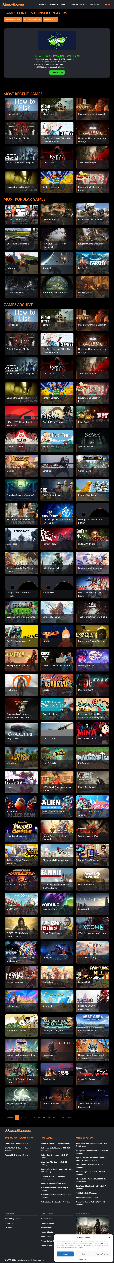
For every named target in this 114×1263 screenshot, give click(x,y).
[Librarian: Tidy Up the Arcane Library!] (92, 133)
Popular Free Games (49, 1245)
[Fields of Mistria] (57, 441)
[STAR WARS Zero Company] (21, 157)
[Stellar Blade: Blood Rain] (21, 514)
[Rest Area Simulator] (92, 1025)
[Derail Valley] (57, 1074)
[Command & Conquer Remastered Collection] (21, 709)
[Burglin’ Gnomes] (21, 976)
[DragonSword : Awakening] (92, 563)
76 (63, 1117)
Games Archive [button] (50, 19)
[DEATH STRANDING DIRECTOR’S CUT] (21, 928)
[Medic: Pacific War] (92, 782)
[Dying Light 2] (92, 287)
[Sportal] (57, 684)
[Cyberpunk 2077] (57, 214)
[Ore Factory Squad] (57, 490)
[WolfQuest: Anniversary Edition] (92, 514)
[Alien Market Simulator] (57, 806)
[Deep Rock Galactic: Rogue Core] (21, 1074)
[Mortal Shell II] (57, 157)
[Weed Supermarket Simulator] (21, 611)
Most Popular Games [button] (32, 19)
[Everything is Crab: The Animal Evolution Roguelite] (92, 709)
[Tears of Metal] (57, 538)
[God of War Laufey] (92, 952)
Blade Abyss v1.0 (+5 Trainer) (87, 1197)
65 (54, 1117)
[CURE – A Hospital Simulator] (57, 660)
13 (34, 1117)
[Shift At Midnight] (92, 538)
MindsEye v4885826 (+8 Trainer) (53, 1183)
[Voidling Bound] (57, 903)
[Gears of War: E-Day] (92, 830)
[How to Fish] (21, 109)
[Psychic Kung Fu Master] (57, 417)
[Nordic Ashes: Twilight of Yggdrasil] (57, 830)
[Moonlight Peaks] (92, 660)
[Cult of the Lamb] (21, 441)
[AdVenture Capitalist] (21, 1025)
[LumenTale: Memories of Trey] (21, 1049)
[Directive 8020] (92, 684)
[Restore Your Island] (92, 490)
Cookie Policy (82, 1259)
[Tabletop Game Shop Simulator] (21, 855)
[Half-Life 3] (21, 684)
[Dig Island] (21, 757)
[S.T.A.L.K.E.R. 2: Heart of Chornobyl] (57, 238)
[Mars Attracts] (57, 757)
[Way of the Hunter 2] (92, 879)
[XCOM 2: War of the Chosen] (92, 928)
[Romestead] (57, 976)
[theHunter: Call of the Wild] (57, 287)
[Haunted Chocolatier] (21, 830)
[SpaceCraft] (92, 903)
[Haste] (21, 782)
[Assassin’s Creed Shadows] (92, 214)
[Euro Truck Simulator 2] (21, 238)
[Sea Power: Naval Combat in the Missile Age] (57, 879)
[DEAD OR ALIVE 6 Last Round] (92, 587)
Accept (65, 1254)
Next (69, 1117)
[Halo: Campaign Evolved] (57, 563)
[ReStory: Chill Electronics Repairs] (92, 182)
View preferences (102, 1254)
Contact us (9, 1223)
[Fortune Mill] (92, 976)
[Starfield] (57, 263)
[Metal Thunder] (57, 733)
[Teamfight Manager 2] (57, 1025)
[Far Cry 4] (92, 263)
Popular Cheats (47, 1232)
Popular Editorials (48, 1241)
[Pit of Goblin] (92, 417)
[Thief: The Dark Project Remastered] (92, 1098)
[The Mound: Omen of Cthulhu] (92, 611)
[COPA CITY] (21, 903)
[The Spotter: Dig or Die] (21, 660)
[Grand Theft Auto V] (21, 214)
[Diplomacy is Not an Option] (57, 855)
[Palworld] (21, 263)
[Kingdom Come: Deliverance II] (92, 238)
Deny (84, 1254)
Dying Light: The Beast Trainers (17, 1143)
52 (49, 1117)
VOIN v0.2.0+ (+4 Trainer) (86, 1193)
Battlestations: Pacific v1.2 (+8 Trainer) (56, 1202)
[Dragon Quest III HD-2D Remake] (21, 587)
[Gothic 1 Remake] (57, 1098)
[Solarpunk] (57, 1001)
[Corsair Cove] (92, 465)
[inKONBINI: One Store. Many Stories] (57, 782)
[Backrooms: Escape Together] (92, 636)
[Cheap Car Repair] (92, 1074)
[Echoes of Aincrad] (57, 611)
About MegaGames (12, 1219)
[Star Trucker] (57, 587)
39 (44, 1117)
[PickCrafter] (92, 757)
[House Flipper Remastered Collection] (92, 1049)
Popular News (46, 1236)
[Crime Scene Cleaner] (57, 928)
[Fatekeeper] (57, 1049)
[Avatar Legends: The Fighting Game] (21, 563)
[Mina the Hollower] (92, 733)
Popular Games (47, 1219)
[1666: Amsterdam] (92, 157)
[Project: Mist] (21, 733)
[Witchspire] (21, 1001)
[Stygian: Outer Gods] (21, 1098)
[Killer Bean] (21, 806)
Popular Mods (46, 1227)
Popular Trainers (47, 1223)
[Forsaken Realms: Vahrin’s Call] (21, 490)
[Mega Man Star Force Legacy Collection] (21, 952)
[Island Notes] (57, 109)
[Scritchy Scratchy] (57, 182)
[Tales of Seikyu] (57, 709)
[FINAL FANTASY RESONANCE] (92, 1001)
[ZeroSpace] (21, 538)
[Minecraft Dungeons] (21, 879)
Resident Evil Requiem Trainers (17, 1155)
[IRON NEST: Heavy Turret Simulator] (21, 417)
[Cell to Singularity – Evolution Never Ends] (57, 514)
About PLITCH (57, 72)
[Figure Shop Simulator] (92, 855)
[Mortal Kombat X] (21, 287)
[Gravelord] (57, 952)
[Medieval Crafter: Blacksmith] (92, 109)
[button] (109, 1237)
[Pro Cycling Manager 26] (21, 636)
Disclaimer (9, 1227)
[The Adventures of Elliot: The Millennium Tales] (57, 133)
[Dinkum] (21, 465)
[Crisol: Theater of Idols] (21, 133)
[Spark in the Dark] (92, 441)
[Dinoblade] (57, 465)
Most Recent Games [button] (13, 19)
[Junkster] (57, 636)
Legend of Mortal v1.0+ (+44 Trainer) (55, 1143)
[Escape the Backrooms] (21, 182)
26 (39, 1117)
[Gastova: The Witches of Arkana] (92, 806)
